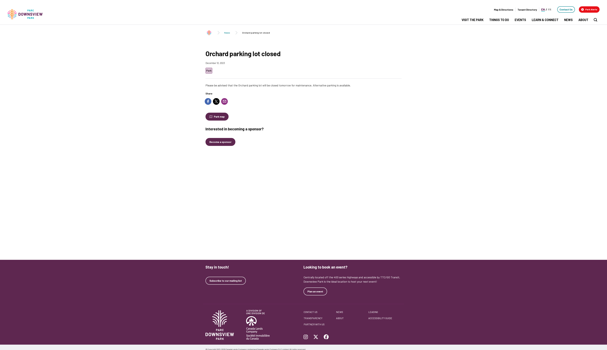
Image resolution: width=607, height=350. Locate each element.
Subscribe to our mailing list (225, 280)
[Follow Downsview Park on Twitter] (316, 337)
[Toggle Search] (595, 20)
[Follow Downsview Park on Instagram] (307, 337)
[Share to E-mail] (224, 101)
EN (543, 9)
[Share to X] (216, 101)
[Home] (26, 14)
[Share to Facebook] (208, 101)
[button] (589, 9)
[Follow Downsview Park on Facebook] (326, 337)
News (227, 32)
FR (549, 9)
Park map (219, 116)
